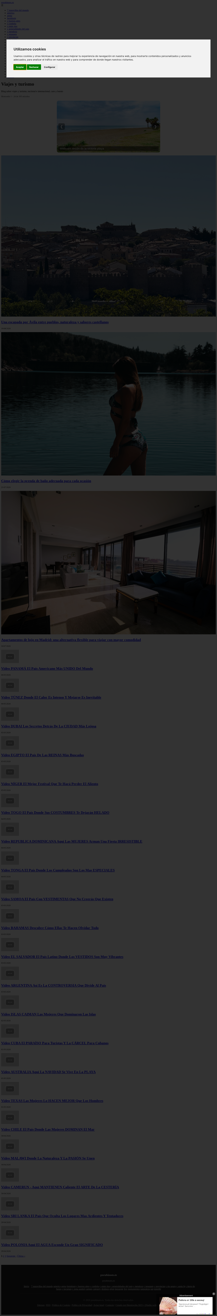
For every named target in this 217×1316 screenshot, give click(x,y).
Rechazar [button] (34, 67)
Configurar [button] (49, 67)
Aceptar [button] (20, 67)
